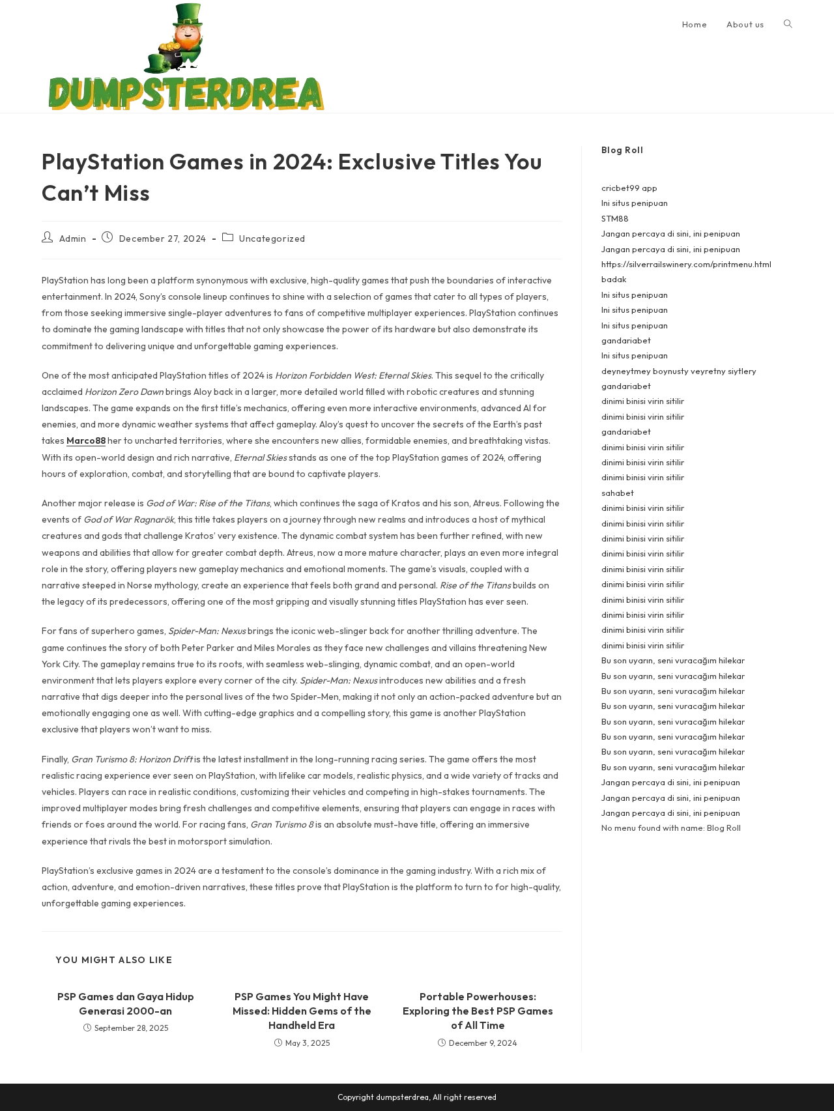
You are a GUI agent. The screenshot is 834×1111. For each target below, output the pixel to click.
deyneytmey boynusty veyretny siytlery (678, 371)
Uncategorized (272, 238)
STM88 (615, 218)
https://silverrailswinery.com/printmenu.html (686, 264)
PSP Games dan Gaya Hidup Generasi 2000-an (125, 1003)
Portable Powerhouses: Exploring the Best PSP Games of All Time (478, 1011)
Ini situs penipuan (634, 202)
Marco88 (86, 440)
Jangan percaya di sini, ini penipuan (670, 233)
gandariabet (626, 340)
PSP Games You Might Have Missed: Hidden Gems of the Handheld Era (302, 1011)
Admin (73, 238)
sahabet (617, 492)
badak (613, 279)
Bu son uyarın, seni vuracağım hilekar (673, 660)
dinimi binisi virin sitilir (642, 401)
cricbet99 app (629, 187)
